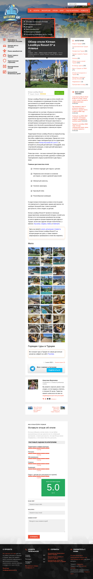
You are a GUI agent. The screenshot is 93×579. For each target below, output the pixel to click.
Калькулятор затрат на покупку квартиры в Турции (57, 560)
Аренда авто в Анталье (33, 24)
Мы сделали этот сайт (9, 553)
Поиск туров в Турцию (33, 32)
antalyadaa (80, 564)
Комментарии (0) (60, 362)
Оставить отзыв (59, 93)
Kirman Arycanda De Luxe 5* (48, 142)
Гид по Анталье (72, 10)
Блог (62, 10)
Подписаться (54, 370)
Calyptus (43, 224)
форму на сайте (79, 559)
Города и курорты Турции (79, 54)
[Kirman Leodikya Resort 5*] (34, 251)
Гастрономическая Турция (80, 46)
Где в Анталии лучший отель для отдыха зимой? (38, 409)
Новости (84, 10)
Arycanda (37, 224)
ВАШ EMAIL (31, 509)
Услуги (36, 10)
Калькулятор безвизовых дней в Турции (39, 34)
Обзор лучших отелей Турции (48, 52)
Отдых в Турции (77, 43)
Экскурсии (45, 10)
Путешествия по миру (78, 84)
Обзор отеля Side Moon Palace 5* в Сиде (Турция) (55, 409)
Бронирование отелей (13, 67)
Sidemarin (56, 224)
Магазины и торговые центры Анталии (78, 78)
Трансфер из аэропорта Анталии (37, 21)
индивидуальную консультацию (53, 395)
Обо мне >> (53, 398)
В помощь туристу (77, 65)
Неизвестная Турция (78, 51)
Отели (55, 10)
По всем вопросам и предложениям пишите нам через (78, 557)
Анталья (74, 58)
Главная (30, 52)
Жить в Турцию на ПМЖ (79, 68)
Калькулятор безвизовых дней (14, 72)
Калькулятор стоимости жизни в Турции (55, 557)
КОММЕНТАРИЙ (32, 518)
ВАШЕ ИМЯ (31, 501)
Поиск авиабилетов (32, 29)
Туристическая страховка (13, 61)
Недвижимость (76, 81)
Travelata (51, 354)
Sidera (49, 224)
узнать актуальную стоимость (51, 229)
